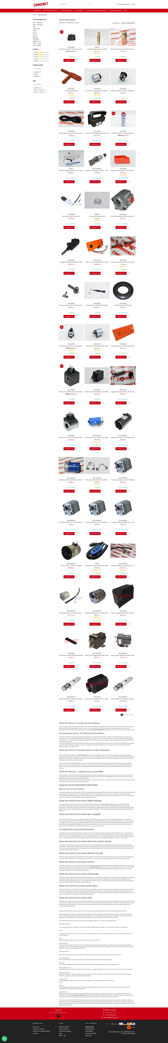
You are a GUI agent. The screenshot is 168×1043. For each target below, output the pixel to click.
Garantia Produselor (65, 1031)
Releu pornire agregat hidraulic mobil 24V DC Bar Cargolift (97, 655)
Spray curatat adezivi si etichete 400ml (123, 49)
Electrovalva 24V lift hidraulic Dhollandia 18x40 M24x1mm (71, 437)
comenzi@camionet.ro (110, 1017)
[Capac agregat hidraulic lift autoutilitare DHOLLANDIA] (123, 596)
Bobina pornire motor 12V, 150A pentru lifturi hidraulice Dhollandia (123, 91)
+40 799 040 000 (110, 1015)
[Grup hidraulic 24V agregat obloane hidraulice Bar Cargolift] (123, 684)
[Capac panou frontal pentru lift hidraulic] (123, 332)
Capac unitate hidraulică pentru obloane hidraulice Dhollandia (97, 133)
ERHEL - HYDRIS (37, 43)
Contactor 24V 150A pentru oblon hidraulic (97, 91)
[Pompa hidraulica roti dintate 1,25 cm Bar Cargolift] (71, 596)
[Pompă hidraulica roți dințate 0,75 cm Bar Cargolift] (123, 551)
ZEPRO (35, 31)
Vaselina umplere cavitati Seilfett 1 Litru (123, 133)
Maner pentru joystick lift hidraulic (97, 305)
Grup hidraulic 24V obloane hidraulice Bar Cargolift (71, 699)
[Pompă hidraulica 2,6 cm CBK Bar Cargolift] (97, 508)
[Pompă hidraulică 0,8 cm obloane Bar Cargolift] (97, 596)
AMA (34, 27)
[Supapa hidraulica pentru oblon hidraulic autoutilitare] (123, 375)
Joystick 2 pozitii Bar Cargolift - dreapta (97, 170)
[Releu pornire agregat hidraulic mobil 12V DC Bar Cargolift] (123, 640)
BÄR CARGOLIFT (97, 168)
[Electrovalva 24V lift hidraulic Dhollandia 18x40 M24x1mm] (71, 421)
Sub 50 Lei (37, 88)
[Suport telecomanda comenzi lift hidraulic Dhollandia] (123, 158)
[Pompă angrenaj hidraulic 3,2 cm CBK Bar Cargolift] (123, 508)
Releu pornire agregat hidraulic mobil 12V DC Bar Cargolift (123, 655)
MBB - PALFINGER (38, 25)
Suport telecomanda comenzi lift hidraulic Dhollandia (123, 170)
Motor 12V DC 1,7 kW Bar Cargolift (71, 566)
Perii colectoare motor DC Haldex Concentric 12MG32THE (97, 480)
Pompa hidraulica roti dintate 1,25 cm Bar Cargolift (71, 613)
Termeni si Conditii (38, 1029)
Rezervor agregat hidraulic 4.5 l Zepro (71, 170)
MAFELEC (97, 214)
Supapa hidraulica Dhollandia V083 (71, 262)
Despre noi (36, 1027)
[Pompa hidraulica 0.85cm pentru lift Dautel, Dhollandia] (123, 200)
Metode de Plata (64, 1027)
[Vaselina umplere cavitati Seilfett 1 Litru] (123, 118)
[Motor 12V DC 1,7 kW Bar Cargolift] (71, 551)
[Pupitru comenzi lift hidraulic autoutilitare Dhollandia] (97, 246)
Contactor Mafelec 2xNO (97, 216)
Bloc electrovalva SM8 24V (71, 216)
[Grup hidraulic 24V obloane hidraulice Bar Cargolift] (71, 684)
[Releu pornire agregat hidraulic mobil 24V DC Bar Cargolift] (97, 641)
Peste (36, 52)
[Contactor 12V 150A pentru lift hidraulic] (97, 332)
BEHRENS (35, 37)
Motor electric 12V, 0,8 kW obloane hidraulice (97, 437)
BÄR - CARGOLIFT (38, 23)
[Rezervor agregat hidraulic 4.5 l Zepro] (71, 158)
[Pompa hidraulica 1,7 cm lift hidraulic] (123, 465)
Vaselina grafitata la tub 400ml (97, 49)
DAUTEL (35, 35)
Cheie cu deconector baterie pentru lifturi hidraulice (71, 305)
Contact (35, 1033)
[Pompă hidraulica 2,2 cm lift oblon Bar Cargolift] (71, 508)
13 (130, 715)
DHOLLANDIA (36, 29)
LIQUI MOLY (123, 131)
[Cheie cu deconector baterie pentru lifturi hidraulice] (71, 290)
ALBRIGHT (37, 72)
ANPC (60, 1033)
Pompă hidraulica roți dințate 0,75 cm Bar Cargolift (123, 566)
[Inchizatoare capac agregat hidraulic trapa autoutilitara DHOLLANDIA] (71, 640)
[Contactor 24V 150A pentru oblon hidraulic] (97, 76)
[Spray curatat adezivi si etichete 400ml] (123, 37)
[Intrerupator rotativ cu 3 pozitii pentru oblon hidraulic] (71, 332)
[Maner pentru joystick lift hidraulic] (97, 290)
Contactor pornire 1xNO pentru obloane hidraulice (71, 49)
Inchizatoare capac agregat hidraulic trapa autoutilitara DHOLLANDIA (71, 655)
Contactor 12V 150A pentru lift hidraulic (97, 346)
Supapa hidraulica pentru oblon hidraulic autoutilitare (123, 392)
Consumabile (37, 45)
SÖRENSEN (36, 39)
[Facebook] (58, 1016)
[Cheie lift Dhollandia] (71, 76)
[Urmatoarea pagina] (133, 715)
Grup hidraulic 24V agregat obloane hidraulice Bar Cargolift (123, 699)
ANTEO (35, 33)
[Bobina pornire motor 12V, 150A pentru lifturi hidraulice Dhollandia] (123, 76)
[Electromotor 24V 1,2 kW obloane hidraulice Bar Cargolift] (123, 421)
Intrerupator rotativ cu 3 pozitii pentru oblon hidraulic (71, 346)
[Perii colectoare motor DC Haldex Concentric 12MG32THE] (97, 465)
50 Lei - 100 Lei (38, 90)
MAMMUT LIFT (37, 41)
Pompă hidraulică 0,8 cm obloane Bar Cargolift (97, 613)
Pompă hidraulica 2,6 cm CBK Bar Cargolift (97, 522)
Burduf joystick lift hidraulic (123, 305)
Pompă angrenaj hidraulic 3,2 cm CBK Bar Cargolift (123, 522)
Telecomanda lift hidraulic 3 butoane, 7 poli (97, 566)
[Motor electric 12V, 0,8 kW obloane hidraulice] (97, 421)
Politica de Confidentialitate (41, 1031)
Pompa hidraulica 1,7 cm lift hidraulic (123, 480)
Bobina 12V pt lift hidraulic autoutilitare (97, 392)
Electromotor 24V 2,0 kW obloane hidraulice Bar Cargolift (71, 480)
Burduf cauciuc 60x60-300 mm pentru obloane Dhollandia (97, 699)
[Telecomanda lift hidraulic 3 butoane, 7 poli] (97, 550)
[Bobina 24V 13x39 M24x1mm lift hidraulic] (71, 375)
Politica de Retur (64, 1029)
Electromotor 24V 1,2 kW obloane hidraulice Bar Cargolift (123, 437)
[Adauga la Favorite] (77, 60)
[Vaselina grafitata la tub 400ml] (97, 37)
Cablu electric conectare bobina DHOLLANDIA (71, 133)
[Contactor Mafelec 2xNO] (97, 200)
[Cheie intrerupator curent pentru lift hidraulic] (123, 246)
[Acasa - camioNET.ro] (41, 4)
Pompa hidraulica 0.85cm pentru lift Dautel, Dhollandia (123, 216)
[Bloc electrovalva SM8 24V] (71, 200)
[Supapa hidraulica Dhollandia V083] (71, 246)
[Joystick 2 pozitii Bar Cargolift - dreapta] (97, 158)
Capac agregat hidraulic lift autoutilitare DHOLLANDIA (123, 613)
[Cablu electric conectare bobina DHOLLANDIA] (71, 118)
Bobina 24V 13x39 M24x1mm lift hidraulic (71, 392)
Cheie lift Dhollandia (71, 91)
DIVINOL (97, 47)
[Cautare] (89, 4)
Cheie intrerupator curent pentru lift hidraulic (123, 262)
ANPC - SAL (62, 1035)
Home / (35, 15)
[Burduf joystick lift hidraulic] (123, 290)
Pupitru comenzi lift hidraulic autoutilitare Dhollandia (97, 262)
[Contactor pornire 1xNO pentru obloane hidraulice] (71, 37)
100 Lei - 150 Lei (38, 92)
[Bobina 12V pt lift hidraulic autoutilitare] (97, 375)
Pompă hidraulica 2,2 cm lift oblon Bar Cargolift (71, 522)
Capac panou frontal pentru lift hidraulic (123, 346)
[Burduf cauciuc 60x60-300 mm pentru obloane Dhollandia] (97, 683)
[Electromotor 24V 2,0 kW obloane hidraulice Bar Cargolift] (71, 465)
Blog (125, 10)
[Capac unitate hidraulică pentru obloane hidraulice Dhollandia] (97, 119)
